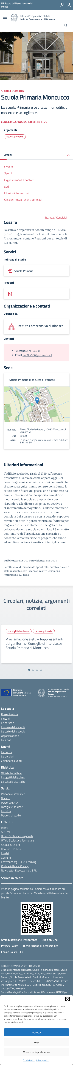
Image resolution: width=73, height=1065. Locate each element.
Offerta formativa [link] (11, 773)
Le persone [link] (7, 723)
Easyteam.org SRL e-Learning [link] (18, 862)
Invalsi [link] (5, 853)
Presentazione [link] (9, 714)
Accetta (36, 1032)
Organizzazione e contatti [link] (19, 180)
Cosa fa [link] (8, 167)
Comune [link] (6, 857)
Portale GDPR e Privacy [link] (15, 866)
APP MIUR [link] (7, 832)
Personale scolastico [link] (13, 794)
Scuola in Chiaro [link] (10, 845)
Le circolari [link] (7, 756)
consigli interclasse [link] (19, 631)
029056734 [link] (33, 351)
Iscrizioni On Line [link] (11, 849)
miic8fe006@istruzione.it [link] (37, 355)
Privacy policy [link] (42, 1060)
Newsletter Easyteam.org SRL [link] (19, 870)
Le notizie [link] (6, 752)
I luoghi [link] (5, 718)
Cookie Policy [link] (29, 1060)
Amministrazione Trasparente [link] (19, 940)
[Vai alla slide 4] (41, 670)
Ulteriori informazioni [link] (16, 193)
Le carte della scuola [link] (13, 731)
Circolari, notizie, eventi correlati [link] (22, 199)
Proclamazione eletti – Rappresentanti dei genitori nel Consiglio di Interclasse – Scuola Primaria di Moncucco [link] (35, 643)
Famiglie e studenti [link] (12, 807)
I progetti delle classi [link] (13, 777)
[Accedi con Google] (62, 5)
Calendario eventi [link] (11, 761)
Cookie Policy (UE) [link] (12, 952)
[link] (17, 4)
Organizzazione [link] (10, 736)
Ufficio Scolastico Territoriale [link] (17, 840)
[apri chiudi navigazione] (5, 18)
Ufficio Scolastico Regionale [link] (17, 836)
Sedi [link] (6, 186)
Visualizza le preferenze (36, 1052)
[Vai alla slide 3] (37, 670)
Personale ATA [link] (9, 802)
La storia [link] (6, 740)
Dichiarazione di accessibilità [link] (40, 946)
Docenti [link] (5, 798)
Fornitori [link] (6, 811)
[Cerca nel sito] (65, 25)
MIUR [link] (4, 827)
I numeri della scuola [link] (13, 727)
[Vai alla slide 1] (29, 670)
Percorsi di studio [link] (11, 815)
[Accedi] (69, 5)
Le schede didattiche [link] (13, 781)
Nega (36, 1042)
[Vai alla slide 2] (33, 670)
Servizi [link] (8, 173)
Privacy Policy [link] (9, 946)
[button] (67, 999)
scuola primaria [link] (15, 136)
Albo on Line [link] (50, 940)
